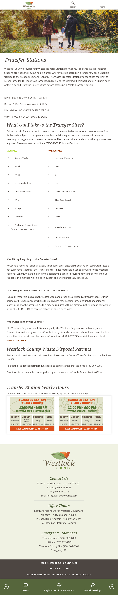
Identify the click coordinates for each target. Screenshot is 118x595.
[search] (73, 5)
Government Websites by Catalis (48, 574)
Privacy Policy (81, 574)
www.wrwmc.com (16, 340)
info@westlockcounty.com (62, 495)
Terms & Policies (59, 568)
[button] (6, 586)
